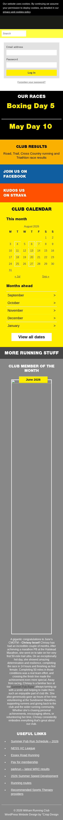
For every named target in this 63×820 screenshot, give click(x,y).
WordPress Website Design (21, 814)
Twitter (44, 33)
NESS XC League (23, 748)
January (32, 326)
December (32, 318)
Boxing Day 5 (31, 105)
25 (17, 263)
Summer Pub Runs (22, 686)
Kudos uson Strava (14, 193)
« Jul (17, 276)
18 (17, 257)
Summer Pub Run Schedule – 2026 (34, 741)
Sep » (45, 276)
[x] (58, 11)
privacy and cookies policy (16, 11)
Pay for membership (24, 762)
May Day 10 (30, 126)
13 (31, 250)
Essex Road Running (25, 755)
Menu (58, 33)
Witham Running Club (18, 22)
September (32, 295)
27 (31, 263)
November (32, 310)
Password (12, 59)
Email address (14, 47)
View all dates (31, 337)
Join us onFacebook (15, 174)
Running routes (21, 783)
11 (17, 250)
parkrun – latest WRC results (30, 769)
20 (31, 257)
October (32, 303)
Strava (51, 33)
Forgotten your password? (31, 82)
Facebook (37, 33)
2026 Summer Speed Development (34, 776)
